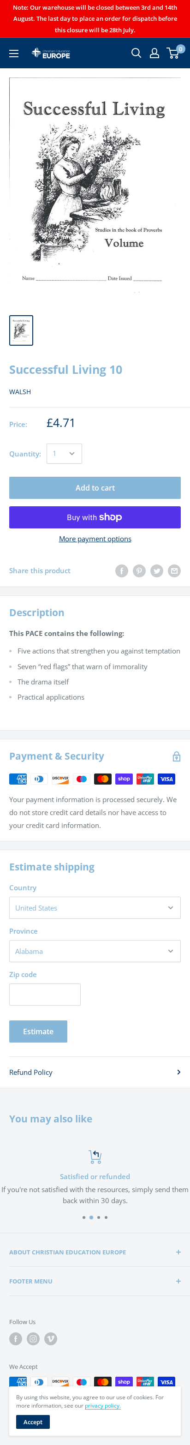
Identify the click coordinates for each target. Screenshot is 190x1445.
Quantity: (25, 453)
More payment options (95, 538)
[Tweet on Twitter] (156, 570)
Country (22, 887)
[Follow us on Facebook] (15, 1338)
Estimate (38, 1031)
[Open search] (136, 53)
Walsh (20, 391)
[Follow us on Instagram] (33, 1338)
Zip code (23, 974)
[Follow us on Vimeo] (50, 1338)
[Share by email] (174, 570)
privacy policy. (103, 1405)
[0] (173, 53)
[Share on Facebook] (121, 570)
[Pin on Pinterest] (139, 570)
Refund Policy (31, 1072)
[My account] (154, 53)
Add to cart (95, 488)
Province (23, 930)
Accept (33, 1422)
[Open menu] (13, 53)
